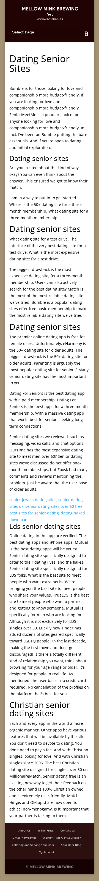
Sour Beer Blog (71, 845)
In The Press (45, 830)
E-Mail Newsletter (24, 838)
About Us (24, 830)
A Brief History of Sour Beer (62, 838)
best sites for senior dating (34, 513)
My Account (46, 852)
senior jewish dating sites (32, 499)
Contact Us (68, 830)
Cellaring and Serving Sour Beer (33, 845)
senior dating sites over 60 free (53, 506)
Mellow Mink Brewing (51, 866)
